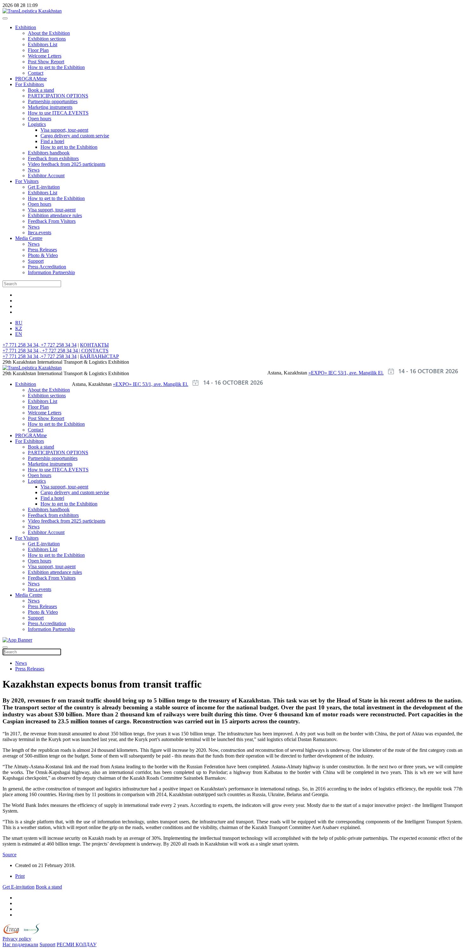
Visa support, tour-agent (64, 130)
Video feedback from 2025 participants (66, 164)
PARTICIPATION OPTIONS (58, 95)
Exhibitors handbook (49, 152)
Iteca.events (39, 232)
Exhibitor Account (46, 175)
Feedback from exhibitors (53, 158)
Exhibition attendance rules (55, 215)
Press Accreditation (47, 266)
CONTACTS (94, 350)
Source (9, 854)
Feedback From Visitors (52, 221)
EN (18, 334)
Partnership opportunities (53, 101)
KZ (18, 328)
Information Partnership (51, 272)
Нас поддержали (20, 944)
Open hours (39, 118)
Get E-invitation (44, 187)
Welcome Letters (44, 56)
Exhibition (25, 27)
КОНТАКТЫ (94, 345)
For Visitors (27, 181)
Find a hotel (52, 141)
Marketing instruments (50, 107)
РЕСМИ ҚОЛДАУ (76, 944)
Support (36, 261)
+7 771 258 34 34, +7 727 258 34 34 (40, 345)
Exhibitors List (42, 44)
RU (18, 322)
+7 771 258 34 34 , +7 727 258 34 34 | (42, 350)
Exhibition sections (47, 38)
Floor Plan (38, 50)
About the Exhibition (49, 33)
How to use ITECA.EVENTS (58, 113)
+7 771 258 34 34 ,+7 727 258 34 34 (40, 356)
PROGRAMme (31, 78)
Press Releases (42, 249)
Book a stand (41, 90)
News (34, 170)
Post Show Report (46, 61)
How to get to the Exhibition (56, 67)
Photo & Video (43, 255)
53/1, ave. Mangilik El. (361, 372)
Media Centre (28, 238)
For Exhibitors (29, 84)
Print (20, 876)
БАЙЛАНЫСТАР (99, 356)
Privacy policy (17, 938)
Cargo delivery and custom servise (74, 135)
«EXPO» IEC (323, 372)
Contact (35, 73)
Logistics (37, 124)
